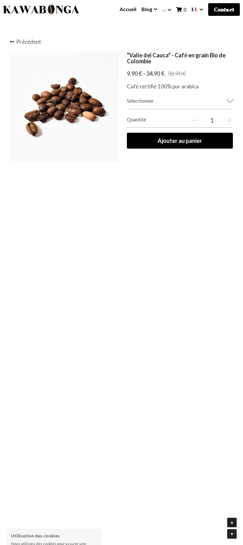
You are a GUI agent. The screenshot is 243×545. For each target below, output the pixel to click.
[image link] (41, 9)
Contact (224, 9)
